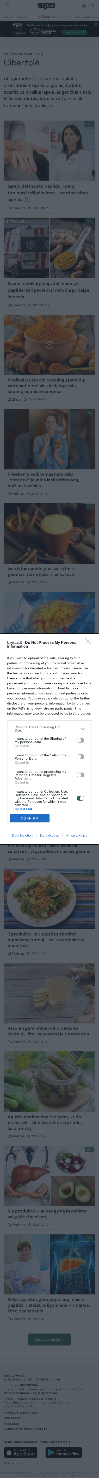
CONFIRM (30, 818)
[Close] (89, 642)
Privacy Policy (76, 835)
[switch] (80, 740)
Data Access (49, 835)
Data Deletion (22, 835)
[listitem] (49, 728)
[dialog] (49, 739)
